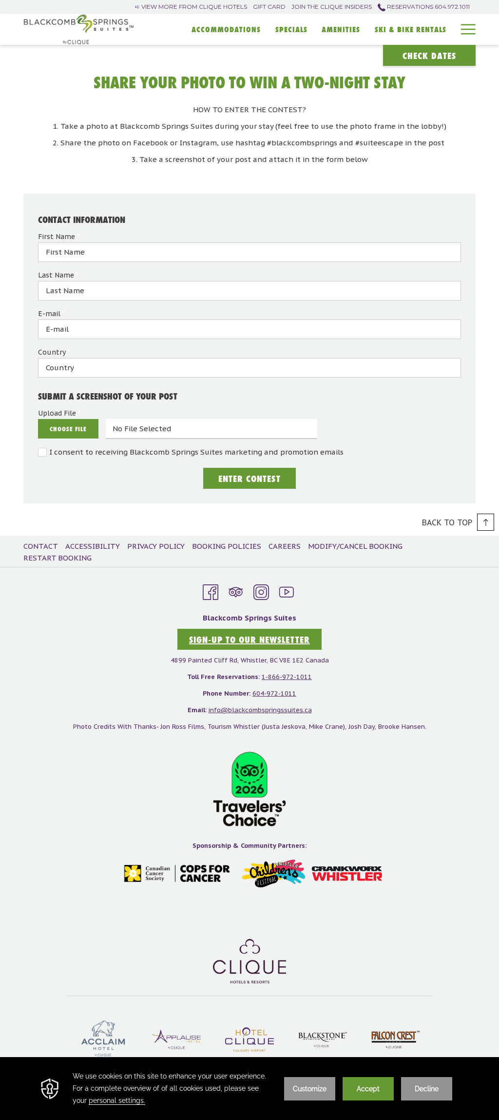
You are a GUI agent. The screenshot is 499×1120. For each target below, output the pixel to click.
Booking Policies (226, 546)
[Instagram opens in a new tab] (261, 590)
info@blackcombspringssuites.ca (260, 710)
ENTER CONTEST (249, 478)
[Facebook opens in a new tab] (210, 590)
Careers (285, 546)
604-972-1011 (274, 693)
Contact (40, 546)
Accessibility (92, 546)
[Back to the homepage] (78, 29)
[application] (249, 1088)
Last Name (58, 275)
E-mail (51, 313)
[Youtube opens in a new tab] (286, 590)
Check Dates (429, 55)
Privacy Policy (156, 546)
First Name (58, 236)
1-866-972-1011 (287, 677)
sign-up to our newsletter (249, 639)
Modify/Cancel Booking (355, 546)
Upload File (59, 413)
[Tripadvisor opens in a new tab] (236, 590)
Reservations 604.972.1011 (427, 6)
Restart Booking (57, 557)
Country (54, 352)
